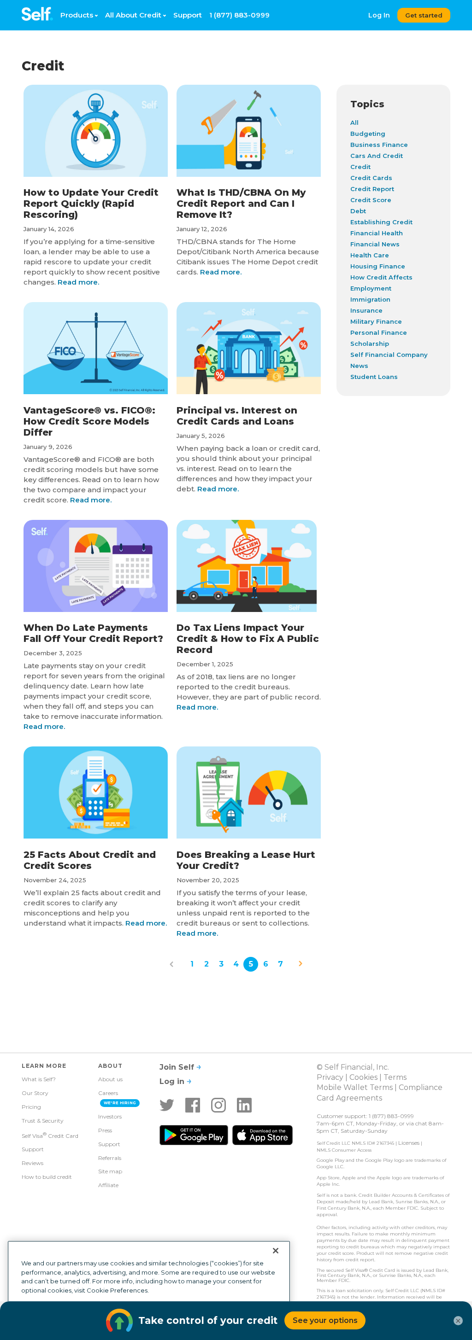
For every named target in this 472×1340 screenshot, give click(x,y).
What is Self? (39, 1079)
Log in (173, 1081)
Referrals (109, 1157)
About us (110, 1079)
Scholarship (369, 343)
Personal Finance (378, 332)
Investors (110, 1116)
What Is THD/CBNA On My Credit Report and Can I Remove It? (241, 203)
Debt (358, 211)
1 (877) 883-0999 (239, 15)
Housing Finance (377, 266)
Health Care (369, 255)
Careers (108, 1092)
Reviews (32, 1162)
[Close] (276, 1251)
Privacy (330, 1077)
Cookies (363, 1077)
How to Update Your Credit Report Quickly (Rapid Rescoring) (91, 203)
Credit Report (372, 188)
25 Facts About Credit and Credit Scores (90, 860)
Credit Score (370, 200)
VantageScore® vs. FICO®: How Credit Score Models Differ (89, 421)
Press (105, 1130)
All (354, 122)
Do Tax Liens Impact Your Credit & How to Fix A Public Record (248, 638)
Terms (395, 1077)
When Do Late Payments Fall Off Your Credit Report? (93, 633)
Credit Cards (371, 177)
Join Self (177, 1067)
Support (187, 15)
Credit (360, 166)
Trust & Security (43, 1120)
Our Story (35, 1092)
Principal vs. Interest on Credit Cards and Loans (237, 416)
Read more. (77, 282)
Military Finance (376, 321)
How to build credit (47, 1176)
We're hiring (120, 1103)
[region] (148, 1287)
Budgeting (367, 133)
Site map (110, 1171)
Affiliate (108, 1185)
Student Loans (374, 376)
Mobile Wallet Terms (355, 1087)
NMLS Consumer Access (344, 1150)
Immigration (370, 299)
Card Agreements (349, 1098)
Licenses (408, 1142)
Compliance (420, 1087)
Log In (379, 15)
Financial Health (376, 233)
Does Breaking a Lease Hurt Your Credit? (246, 860)
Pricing (31, 1106)
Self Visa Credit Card (50, 1135)
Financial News (375, 244)
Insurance (366, 310)
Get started (423, 15)
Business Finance (379, 144)
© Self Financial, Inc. (353, 1067)
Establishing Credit (381, 222)
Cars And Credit (376, 155)
